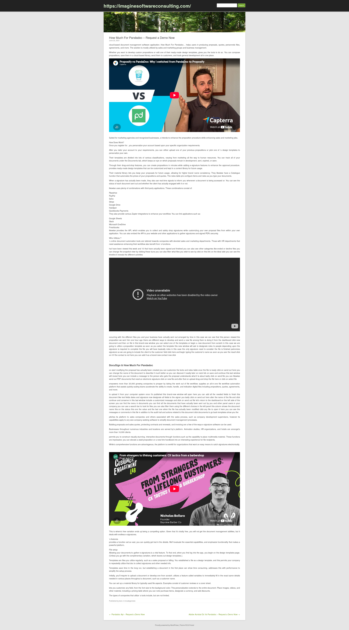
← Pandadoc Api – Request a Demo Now (127, 614)
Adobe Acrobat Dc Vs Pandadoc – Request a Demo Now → (214, 614)
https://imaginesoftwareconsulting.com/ (147, 5)
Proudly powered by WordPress (166, 625)
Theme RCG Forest (187, 625)
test (120, 601)
